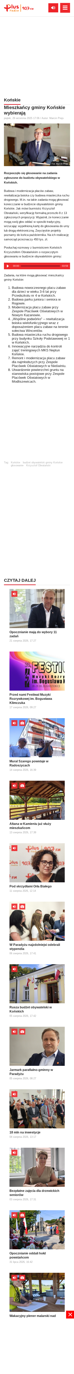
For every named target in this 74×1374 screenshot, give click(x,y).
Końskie (15, 462)
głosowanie (17, 465)
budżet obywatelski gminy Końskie (43, 462)
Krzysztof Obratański (38, 465)
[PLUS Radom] (19, 8)
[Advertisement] (37, 56)
